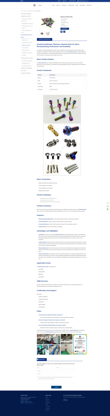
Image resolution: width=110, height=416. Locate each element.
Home (53, 5)
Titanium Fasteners (26, 13)
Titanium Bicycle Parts (27, 58)
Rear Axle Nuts (26, 50)
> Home (46, 397)
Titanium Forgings (26, 73)
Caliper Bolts (26, 47)
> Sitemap (47, 410)
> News (46, 404)
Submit (56, 387)
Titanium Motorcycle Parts (26, 36)
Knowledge (82, 5)
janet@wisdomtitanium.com (51, 331)
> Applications (47, 402)
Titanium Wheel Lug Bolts (27, 23)
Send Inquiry (64, 28)
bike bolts (75, 51)
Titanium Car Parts (26, 16)
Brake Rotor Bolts (26, 45)
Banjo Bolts (25, 40)
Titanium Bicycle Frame (27, 60)
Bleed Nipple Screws (27, 42)
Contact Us (89, 5)
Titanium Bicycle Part (26, 65)
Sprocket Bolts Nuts (27, 52)
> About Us (47, 399)
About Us (58, 5)
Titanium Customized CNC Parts (26, 69)
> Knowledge (47, 406)
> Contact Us (47, 408)
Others (24, 55)
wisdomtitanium (25, 400)
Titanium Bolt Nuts (26, 63)
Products (64, 5)
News (77, 5)
